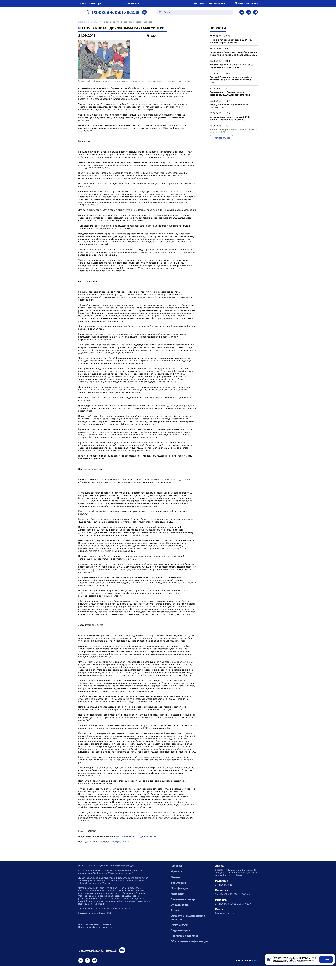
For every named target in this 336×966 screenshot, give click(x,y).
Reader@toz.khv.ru (224, 913)
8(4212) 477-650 (217, 3)
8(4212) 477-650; (224, 903)
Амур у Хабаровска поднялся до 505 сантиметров (229, 106)
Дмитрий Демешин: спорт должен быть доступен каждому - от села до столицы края (231, 80)
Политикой (301, 962)
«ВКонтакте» (128, 836)
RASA (255, 960)
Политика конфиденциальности (95, 927)
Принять (326, 959)
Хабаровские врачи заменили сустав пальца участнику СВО (233, 130)
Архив (175, 910)
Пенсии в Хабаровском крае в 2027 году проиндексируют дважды (231, 41)
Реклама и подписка (184, 935)
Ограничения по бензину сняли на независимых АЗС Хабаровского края (230, 93)
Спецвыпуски (180, 904)
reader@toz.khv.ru (120, 841)
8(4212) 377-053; (224, 894)
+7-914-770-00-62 (248, 3)
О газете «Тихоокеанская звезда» (188, 917)
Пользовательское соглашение (94, 924)
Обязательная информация (189, 941)
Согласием (290, 962)
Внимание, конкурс (183, 899)
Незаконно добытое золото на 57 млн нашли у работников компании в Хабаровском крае (233, 53)
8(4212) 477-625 (223, 884)
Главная (82, 21)
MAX (118, 836)
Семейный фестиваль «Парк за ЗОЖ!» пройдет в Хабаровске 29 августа (230, 118)
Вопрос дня (178, 882)
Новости (176, 871)
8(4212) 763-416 (242, 894)
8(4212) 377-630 (242, 903)
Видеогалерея (180, 930)
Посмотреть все (221, 137)
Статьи (94, 21)
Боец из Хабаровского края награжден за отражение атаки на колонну (231, 66)
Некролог (177, 893)
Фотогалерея (180, 924)
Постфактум (179, 888)
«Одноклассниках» (147, 836)
